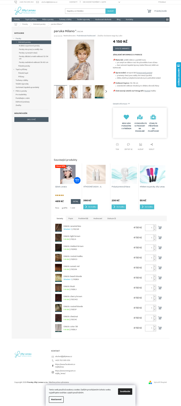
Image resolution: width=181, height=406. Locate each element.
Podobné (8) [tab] (83, 218)
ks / (31, 119)
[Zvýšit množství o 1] (154, 226)
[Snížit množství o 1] (154, 229)
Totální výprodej (22, 83)
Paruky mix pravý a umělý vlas (31, 49)
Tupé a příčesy (21, 69)
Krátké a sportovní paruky (29, 45)
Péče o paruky (21, 91)
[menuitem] (17, 19)
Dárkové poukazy (23, 101)
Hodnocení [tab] (98, 218)
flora (57, 207)
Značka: (110, 35)
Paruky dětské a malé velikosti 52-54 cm (33, 57)
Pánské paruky (24, 65)
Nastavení (56, 399)
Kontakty (73, 2)
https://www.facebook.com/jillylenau (65, 365)
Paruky (18, 38)
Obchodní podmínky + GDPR (94, 2)
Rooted (147, 90)
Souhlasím (125, 391)
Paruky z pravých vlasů (28, 52)
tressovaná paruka (144, 72)
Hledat (111, 11)
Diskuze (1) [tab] (111, 218)
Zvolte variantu (122, 48)
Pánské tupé (23, 73)
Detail (75, 201)
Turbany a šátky (22, 80)
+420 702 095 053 (62, 360)
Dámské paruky (24, 42)
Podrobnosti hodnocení (86, 36)
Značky (18, 105)
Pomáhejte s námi (23, 98)
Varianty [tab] (60, 218)
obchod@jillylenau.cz (63, 356)
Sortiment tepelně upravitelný (27, 87)
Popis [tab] (70, 218)
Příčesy (21, 76)
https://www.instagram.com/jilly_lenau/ (65, 372)
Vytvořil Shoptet (160, 382)
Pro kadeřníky (21, 94)
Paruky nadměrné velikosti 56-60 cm (33, 62)
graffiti (64, 207)
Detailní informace (120, 103)
